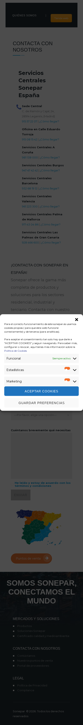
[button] (76, 320)
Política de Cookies (15, 350)
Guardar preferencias (42, 402)
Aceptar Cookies (41, 391)
